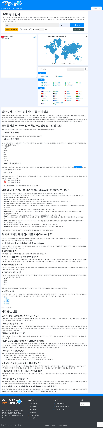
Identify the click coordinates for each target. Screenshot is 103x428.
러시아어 (6, 304)
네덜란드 (80, 98)
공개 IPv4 (45, 76)
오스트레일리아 (47, 91)
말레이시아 (69, 98)
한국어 (83, 404)
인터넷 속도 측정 (60, 403)
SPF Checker (33, 409)
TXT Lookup (33, 403)
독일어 (6, 298)
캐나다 (68, 91)
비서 (46, 29)
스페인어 (6, 300)
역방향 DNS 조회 (34, 415)
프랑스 (45, 96)
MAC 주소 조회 (60, 409)
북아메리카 (46, 85)
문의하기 (47, 425)
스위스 (80, 91)
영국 (56, 96)
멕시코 (56, 98)
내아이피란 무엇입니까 (7, 9)
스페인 (80, 94)
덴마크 (68, 94)
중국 (44, 94)
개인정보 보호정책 (62, 425)
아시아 (68, 83)
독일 (56, 94)
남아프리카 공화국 (59, 103)
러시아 (56, 100)
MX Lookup (33, 406)
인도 (79, 96)
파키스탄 (45, 100)
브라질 (56, 91)
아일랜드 (69, 96)
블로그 (53, 425)
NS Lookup (33, 412)
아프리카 (57, 83)
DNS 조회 (19, 9)
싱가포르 (69, 100)
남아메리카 (70, 85)
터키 (79, 100)
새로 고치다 (35, 29)
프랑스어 (6, 302)
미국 (44, 103)
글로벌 (45, 83)
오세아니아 (58, 85)
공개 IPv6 (60, 76)
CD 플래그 (25, 29)
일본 (44, 98)
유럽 (80, 83)
